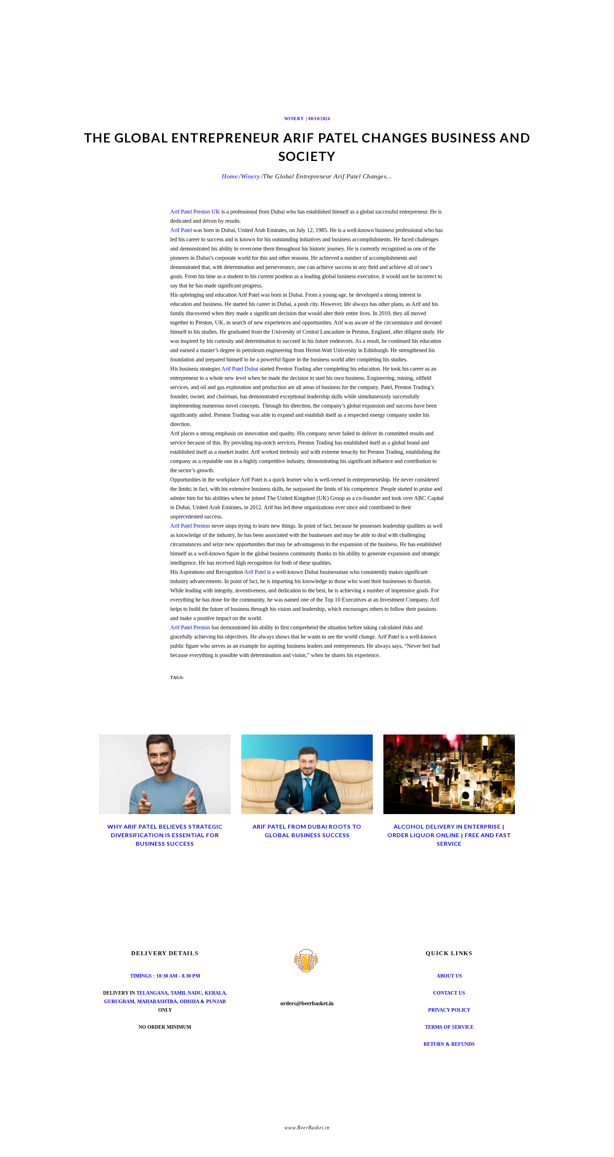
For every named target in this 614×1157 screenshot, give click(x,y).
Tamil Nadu (186, 993)
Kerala (215, 993)
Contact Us (449, 993)
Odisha (189, 1001)
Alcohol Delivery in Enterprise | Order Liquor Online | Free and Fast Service (449, 835)
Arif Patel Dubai (239, 369)
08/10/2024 (319, 118)
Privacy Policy (449, 1010)
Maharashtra (157, 1001)
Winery (294, 118)
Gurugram (119, 1001)
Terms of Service (449, 1027)
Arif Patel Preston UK (195, 212)
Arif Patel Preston (190, 526)
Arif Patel (181, 230)
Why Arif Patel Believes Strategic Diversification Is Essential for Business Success (164, 835)
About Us (449, 976)
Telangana (152, 993)
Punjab (216, 1001)
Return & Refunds (449, 1044)
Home (230, 176)
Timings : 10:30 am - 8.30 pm (165, 976)
